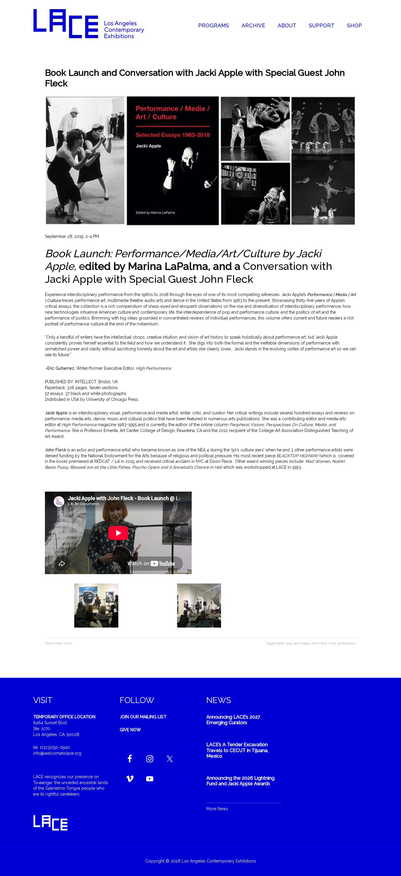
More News (217, 808)
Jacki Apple (301, 643)
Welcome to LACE (94, 23)
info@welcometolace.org (57, 753)
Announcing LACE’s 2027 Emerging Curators (233, 719)
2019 (289, 643)
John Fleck (319, 643)
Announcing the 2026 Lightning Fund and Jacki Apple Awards (240, 780)
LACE (68, 643)
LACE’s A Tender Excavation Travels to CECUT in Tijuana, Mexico (237, 750)
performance (347, 643)
